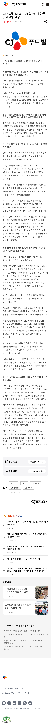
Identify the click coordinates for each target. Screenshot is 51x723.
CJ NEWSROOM (5, 4)
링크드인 (14, 703)
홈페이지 (30, 703)
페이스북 (9, 703)
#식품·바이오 (15, 492)
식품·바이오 (7, 22)
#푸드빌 (13, 483)
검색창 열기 (42, 4)
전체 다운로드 (35, 471)
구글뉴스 (25, 703)
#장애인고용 (15, 488)
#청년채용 (28, 488)
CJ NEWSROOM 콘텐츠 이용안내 (15, 693)
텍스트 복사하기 (35, 462)
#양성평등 (35, 483)
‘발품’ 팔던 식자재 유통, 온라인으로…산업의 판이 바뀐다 (22, 631)
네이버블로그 (20, 703)
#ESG (24, 483)
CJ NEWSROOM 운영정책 (12, 688)
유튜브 (4, 703)
